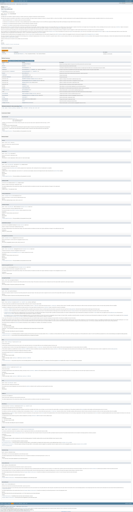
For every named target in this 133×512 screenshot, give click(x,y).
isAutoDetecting (25, 86)
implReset (24, 84)
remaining (73, 310)
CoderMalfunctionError (6, 335)
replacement (24, 97)
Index (24, 1)
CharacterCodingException (29, 429)
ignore (71, 31)
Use (15, 1)
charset (23, 65)
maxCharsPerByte (25, 91)
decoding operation (113, 348)
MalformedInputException (7, 442)
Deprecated (20, 1)
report (81, 31)
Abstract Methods (21, 60)
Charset (21, 53)
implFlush (24, 76)
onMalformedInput (25, 93)
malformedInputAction (26, 89)
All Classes (2, 505)
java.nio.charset (7, 7)
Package (9, 1)
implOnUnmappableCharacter (27, 80)
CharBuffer (4, 67)
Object (5, 14)
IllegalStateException (6, 333)
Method (13, 4)
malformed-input (8, 312)
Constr (10, 4)
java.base (6, 6)
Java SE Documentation (24, 508)
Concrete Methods (30, 60)
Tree (17, 1)
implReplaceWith (25, 82)
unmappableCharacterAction (27, 102)
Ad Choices (69, 511)
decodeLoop (24, 71)
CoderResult (4, 69)
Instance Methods (12, 60)
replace (107, 31)
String (30, 82)
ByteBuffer (27, 67)
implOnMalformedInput (26, 78)
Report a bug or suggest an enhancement (7, 507)
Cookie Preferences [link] (64, 511)
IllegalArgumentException (7, 176)
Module (5, 1)
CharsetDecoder (17, 53)
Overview (2, 1)
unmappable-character (9, 315)
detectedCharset (25, 73)
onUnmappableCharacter (26, 95)
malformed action (113, 312)
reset (23, 100)
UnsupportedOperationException (8, 477)
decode (23, 67)
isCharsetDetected (25, 87)
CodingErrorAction (34, 78)
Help (26, 1)
